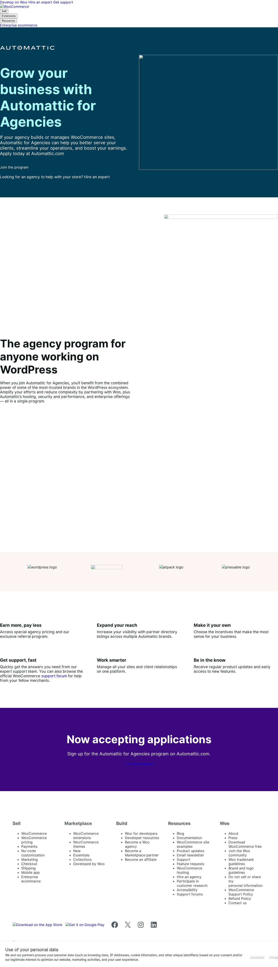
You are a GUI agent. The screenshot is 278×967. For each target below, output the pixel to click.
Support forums (190, 894)
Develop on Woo (14, 2)
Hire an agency (189, 877)
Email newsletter (190, 855)
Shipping (28, 868)
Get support (63, 2)
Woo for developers (141, 833)
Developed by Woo (89, 864)
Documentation (189, 838)
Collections (82, 859)
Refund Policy (239, 898)
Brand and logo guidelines (241, 870)
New (77, 851)
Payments (29, 846)
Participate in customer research (192, 883)
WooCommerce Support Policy (241, 892)
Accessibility (187, 890)
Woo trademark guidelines (241, 861)
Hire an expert (40, 2)
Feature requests (190, 864)
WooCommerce (34, 833)
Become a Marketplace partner (142, 853)
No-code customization (33, 853)
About (233, 833)
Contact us (237, 903)
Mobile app (30, 872)
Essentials (81, 855)
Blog (180, 833)
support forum (54, 676)
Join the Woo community (239, 853)
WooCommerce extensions (86, 835)
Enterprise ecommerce (31, 879)
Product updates (190, 851)
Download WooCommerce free (244, 844)
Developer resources (142, 838)
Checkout (29, 864)
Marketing (29, 859)
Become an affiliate (141, 859)
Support (183, 859)
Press (232, 838)
